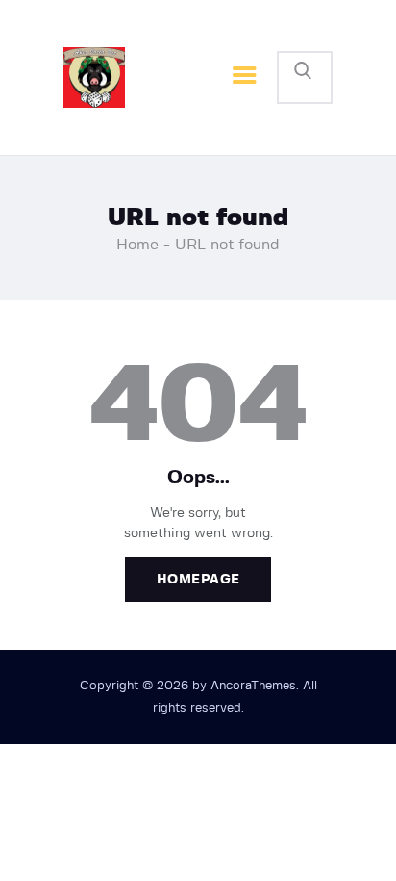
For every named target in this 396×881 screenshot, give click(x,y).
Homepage (198, 579)
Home (137, 244)
